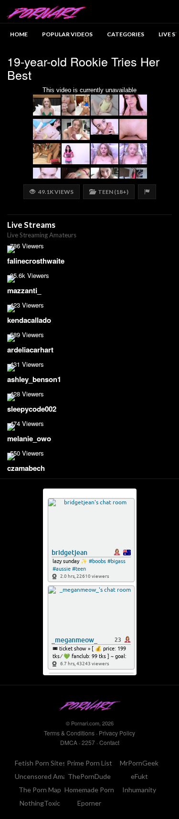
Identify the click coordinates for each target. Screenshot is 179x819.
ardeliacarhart (30, 349)
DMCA (68, 742)
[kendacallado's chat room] (89, 308)
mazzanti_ (24, 290)
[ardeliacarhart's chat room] (89, 338)
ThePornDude (89, 776)
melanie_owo (29, 438)
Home (19, 34)
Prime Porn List (89, 763)
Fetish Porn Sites (40, 763)
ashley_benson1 (34, 379)
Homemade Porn (89, 790)
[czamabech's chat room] (89, 456)
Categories (125, 34)
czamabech (26, 468)
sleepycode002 (31, 409)
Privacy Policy (117, 733)
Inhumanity (139, 790)
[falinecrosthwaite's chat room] (89, 249)
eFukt (139, 776)
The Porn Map (40, 790)
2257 (88, 742)
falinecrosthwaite (35, 260)
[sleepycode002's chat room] (89, 397)
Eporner (89, 803)
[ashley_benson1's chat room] (89, 368)
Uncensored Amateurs (49, 776)
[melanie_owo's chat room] (89, 427)
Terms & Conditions (69, 733)
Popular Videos (67, 34)
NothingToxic (40, 803)
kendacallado (29, 320)
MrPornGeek (139, 763)
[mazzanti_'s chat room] (89, 279)
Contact (109, 742)
